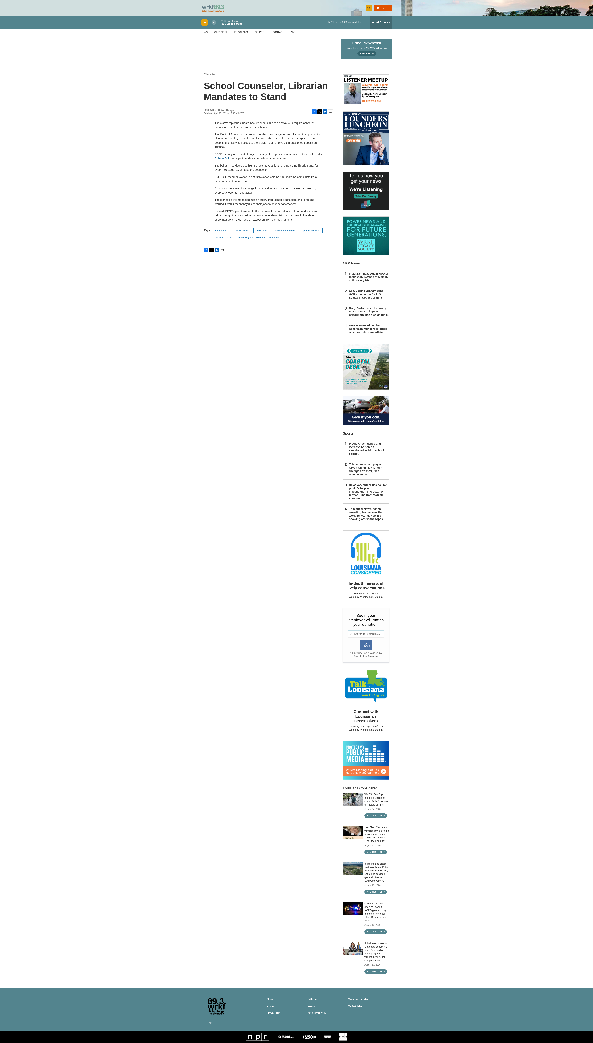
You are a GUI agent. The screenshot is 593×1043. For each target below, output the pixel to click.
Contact (278, 32)
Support (260, 32)
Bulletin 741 (222, 158)
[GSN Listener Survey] (366, 191)
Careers (311, 1006)
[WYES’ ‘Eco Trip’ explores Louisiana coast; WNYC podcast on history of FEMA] (353, 799)
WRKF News (242, 230)
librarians (262, 230)
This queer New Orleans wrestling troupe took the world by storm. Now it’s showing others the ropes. (366, 514)
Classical (220, 32)
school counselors (285, 230)
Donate (384, 8)
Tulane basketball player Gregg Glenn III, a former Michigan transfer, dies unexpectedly (365, 469)
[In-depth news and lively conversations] (366, 554)
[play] (204, 22)
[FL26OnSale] (366, 138)
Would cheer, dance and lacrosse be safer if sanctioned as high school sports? (366, 448)
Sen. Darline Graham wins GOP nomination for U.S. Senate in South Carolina (366, 294)
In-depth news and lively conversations (366, 585)
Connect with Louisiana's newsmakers (366, 716)
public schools (311, 230)
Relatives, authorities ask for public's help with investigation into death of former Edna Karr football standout (368, 491)
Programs (241, 32)
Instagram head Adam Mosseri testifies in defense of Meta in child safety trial (369, 277)
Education (210, 74)
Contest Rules (355, 1006)
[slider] (218, 22)
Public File (312, 999)
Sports (348, 433)
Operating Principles (358, 999)
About (295, 32)
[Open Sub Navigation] (210, 32)
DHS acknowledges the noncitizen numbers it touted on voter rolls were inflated (368, 329)
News (204, 32)
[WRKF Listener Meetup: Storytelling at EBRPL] (366, 90)
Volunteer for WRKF (317, 1013)
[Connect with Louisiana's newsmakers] (366, 687)
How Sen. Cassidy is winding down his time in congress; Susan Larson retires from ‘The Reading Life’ (376, 834)
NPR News (351, 263)
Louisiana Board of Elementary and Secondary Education (247, 237)
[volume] (214, 22)
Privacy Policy (273, 1013)
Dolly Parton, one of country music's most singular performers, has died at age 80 (369, 311)
